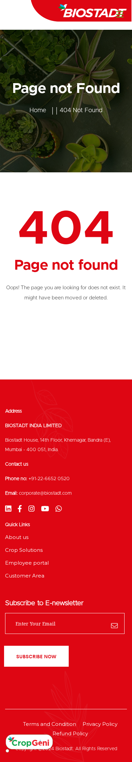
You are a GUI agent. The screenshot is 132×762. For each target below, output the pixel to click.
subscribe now (36, 656)
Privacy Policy (100, 724)
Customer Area (24, 575)
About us (16, 537)
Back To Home (66, 325)
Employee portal (27, 563)
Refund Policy (70, 733)
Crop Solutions (24, 550)
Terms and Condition (49, 724)
